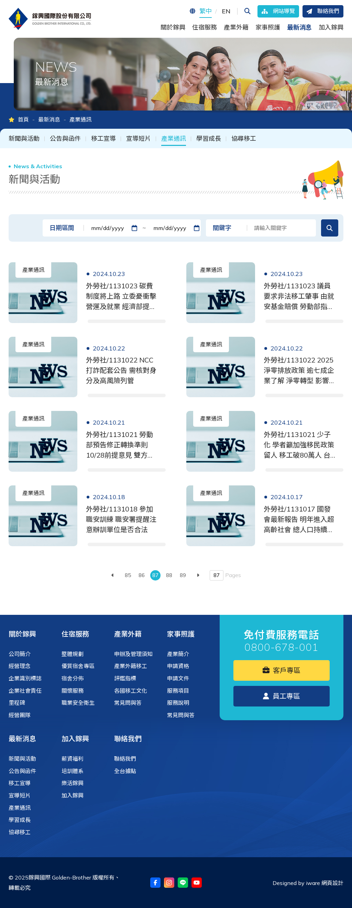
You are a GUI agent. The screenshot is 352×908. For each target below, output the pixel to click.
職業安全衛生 (78, 702)
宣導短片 (138, 139)
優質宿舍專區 (78, 666)
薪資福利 (73, 758)
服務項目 (178, 690)
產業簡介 (178, 654)
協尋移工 (243, 139)
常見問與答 (128, 702)
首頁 (23, 119)
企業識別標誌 (25, 678)
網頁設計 (332, 883)
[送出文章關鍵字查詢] (329, 228)
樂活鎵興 (73, 783)
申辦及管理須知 (133, 654)
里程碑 (17, 702)
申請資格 (178, 666)
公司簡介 (20, 654)
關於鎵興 (22, 634)
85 (128, 575)
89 (183, 575)
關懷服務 (73, 690)
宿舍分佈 (73, 678)
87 (155, 575)
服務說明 (178, 702)
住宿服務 (75, 634)
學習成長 (208, 139)
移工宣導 (103, 139)
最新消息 (49, 119)
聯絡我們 (128, 738)
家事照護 (181, 634)
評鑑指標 (125, 678)
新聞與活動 (24, 139)
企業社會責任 (25, 690)
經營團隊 (20, 715)
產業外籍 (128, 634)
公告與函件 (65, 139)
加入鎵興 (75, 738)
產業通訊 (173, 139)
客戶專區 (285, 670)
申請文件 (178, 678)
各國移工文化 (130, 690)
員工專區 (285, 696)
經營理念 (20, 666)
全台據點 (125, 771)
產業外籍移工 (130, 666)
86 (142, 575)
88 (169, 575)
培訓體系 (73, 771)
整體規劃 (73, 654)
